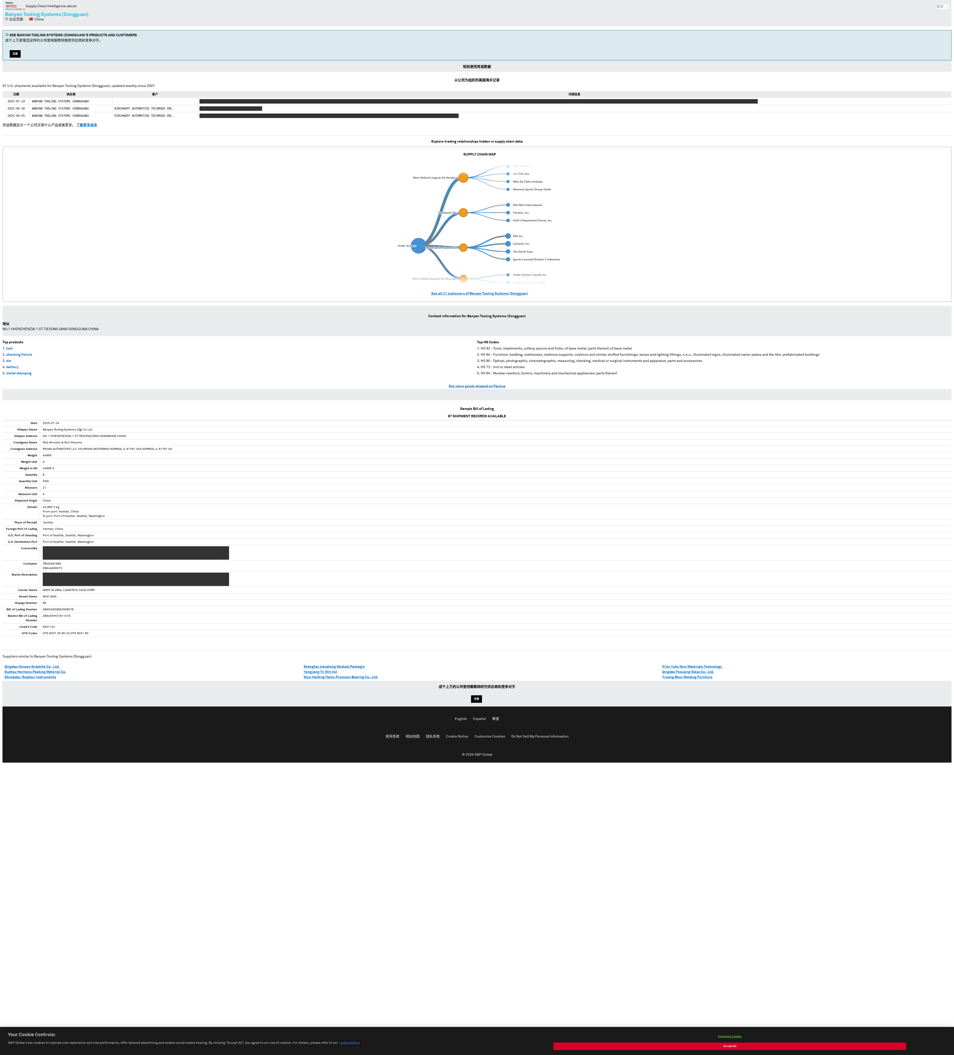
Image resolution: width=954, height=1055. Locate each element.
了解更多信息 (86, 125)
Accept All (729, 1046)
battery (12, 367)
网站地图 (413, 736)
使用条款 (392, 736)
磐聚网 (15, 6)
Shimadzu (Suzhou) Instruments (30, 677)
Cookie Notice (457, 736)
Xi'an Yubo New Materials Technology (692, 666)
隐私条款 (433, 736)
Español (479, 719)
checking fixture (19, 354)
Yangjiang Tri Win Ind (320, 672)
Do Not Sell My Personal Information (540, 736)
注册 (15, 53)
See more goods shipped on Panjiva (477, 386)
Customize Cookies (490, 736)
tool (9, 348)
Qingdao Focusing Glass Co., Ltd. (688, 672)
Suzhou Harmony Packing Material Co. (35, 672)
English (461, 719)
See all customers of (479, 293)
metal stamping (19, 373)
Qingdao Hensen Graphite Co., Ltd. (32, 666)
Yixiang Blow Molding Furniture (687, 677)
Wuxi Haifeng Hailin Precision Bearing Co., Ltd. (341, 677)
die (8, 361)
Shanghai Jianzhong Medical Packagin (334, 666)
